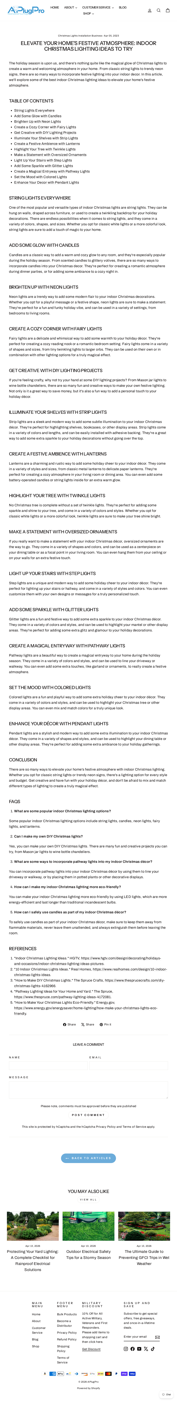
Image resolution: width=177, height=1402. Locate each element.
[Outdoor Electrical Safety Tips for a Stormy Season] (88, 1226)
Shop (87, 13)
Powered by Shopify (88, 1388)
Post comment (88, 1115)
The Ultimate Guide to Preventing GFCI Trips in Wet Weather (144, 1258)
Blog (123, 7)
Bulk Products (67, 1314)
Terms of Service (134, 1126)
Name (15, 1057)
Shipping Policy (63, 1349)
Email (95, 1057)
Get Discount (91, 1349)
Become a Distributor (64, 1323)
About (69, 7)
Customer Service (96, 7)
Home (54, 7)
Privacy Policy (106, 1126)
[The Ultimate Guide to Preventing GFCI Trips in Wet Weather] (144, 1226)
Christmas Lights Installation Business (80, 35)
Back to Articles (90, 1158)
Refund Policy (67, 1339)
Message (19, 1077)
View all (88, 1199)
